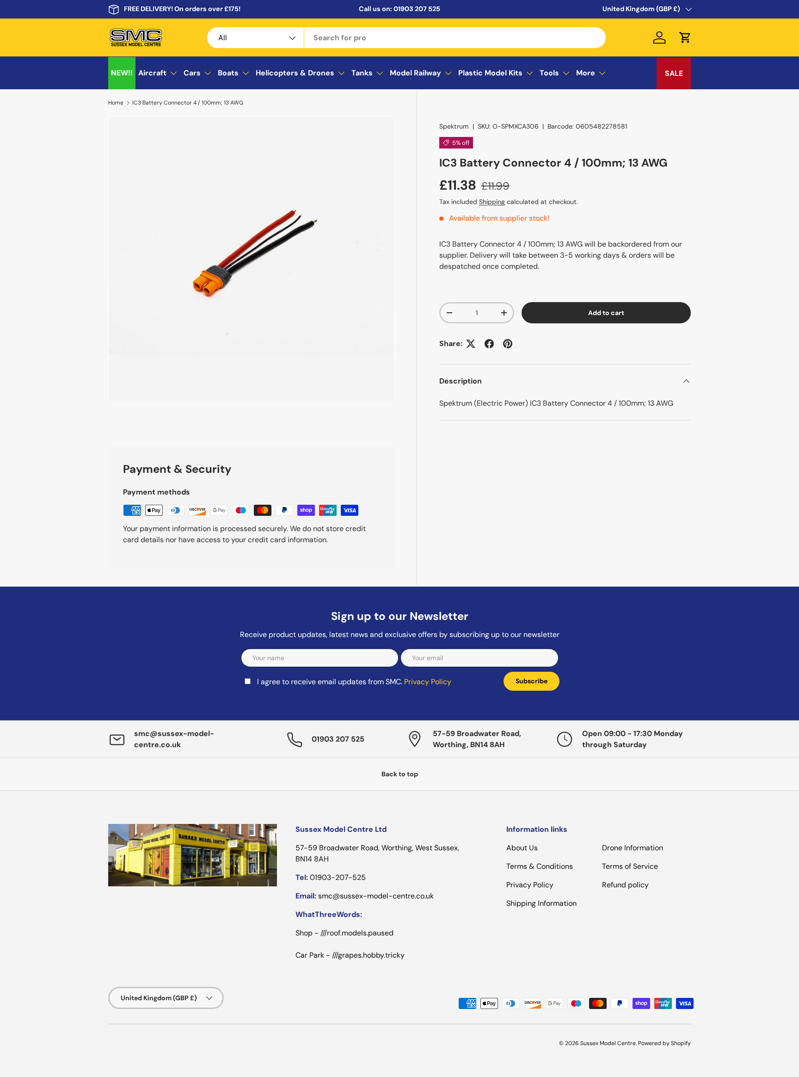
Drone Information (632, 848)
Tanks (362, 73)
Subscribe (531, 681)
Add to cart (606, 313)
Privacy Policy (427, 682)
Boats (228, 73)
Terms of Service (630, 866)
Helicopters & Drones (295, 73)
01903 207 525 (416, 9)
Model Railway (415, 73)
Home (115, 102)
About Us (522, 848)
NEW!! (122, 73)
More (585, 73)
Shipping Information (541, 903)
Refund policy (625, 885)
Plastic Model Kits (490, 73)
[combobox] (406, 37)
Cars (192, 73)
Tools (549, 73)
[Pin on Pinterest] (507, 343)
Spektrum (454, 126)
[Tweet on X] (470, 343)
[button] (685, 37)
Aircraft (152, 73)
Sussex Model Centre (608, 1043)
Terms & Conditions (539, 866)
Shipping (492, 202)
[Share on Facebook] (489, 343)
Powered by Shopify (664, 1043)
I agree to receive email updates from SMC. (354, 682)
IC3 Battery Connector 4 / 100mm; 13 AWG (187, 102)
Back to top (399, 774)
